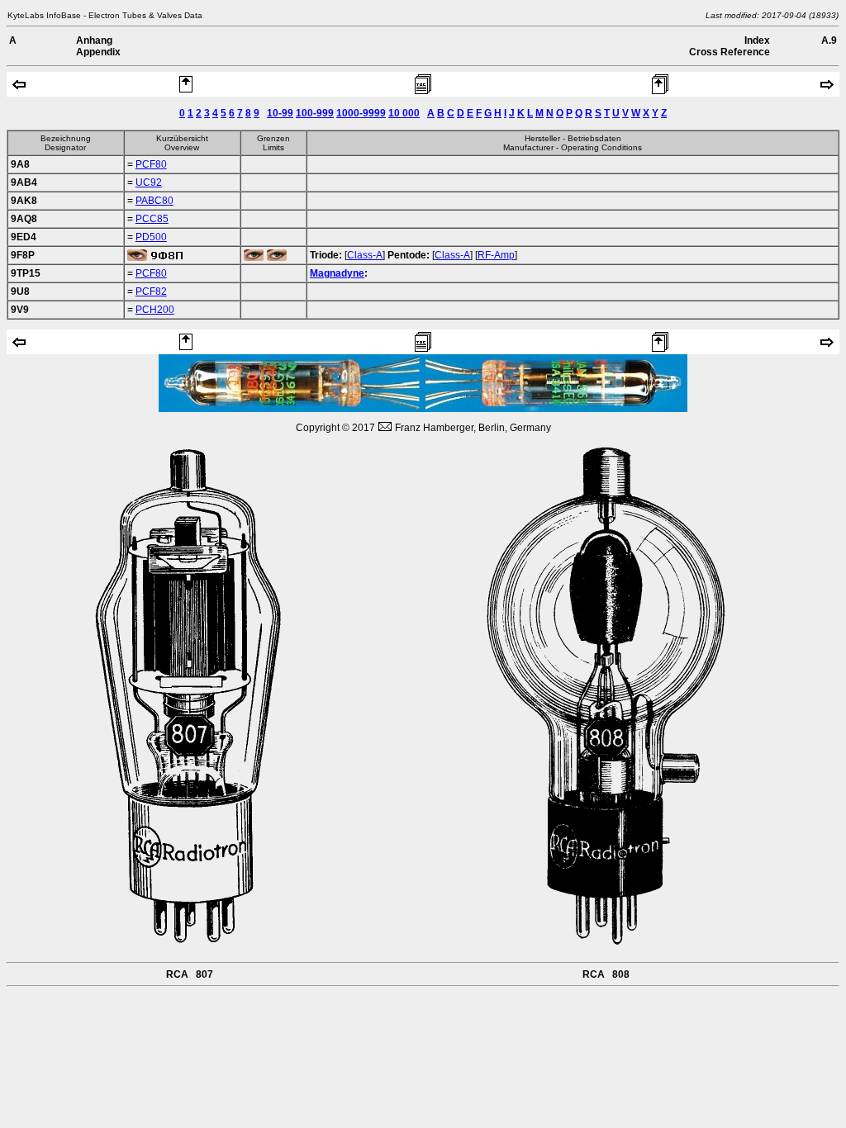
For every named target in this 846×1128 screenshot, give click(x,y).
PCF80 (151, 164)
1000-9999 (361, 113)
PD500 (151, 237)
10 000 (404, 113)
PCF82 (151, 291)
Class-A (365, 255)
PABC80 (154, 200)
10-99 (280, 113)
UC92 (148, 182)
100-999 (315, 113)
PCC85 (152, 219)
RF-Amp (496, 255)
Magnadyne (337, 273)
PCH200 (154, 309)
